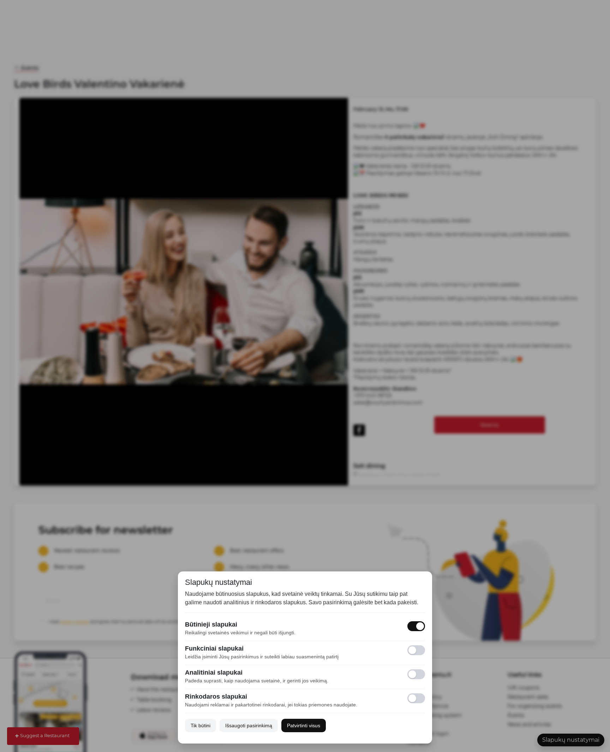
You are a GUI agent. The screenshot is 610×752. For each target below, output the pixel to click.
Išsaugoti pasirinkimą (248, 725)
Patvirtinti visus (303, 725)
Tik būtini (200, 725)
